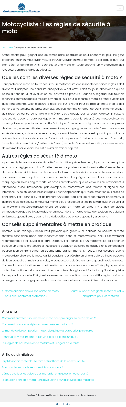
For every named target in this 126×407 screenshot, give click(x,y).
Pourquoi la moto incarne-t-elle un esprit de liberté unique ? (40, 337)
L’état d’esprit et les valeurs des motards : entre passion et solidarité (45, 373)
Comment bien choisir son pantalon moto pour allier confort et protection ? (32, 293)
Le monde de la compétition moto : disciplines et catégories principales (47, 330)
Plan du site (63, 404)
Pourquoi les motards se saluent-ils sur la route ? (33, 367)
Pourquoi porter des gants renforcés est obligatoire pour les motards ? (95, 293)
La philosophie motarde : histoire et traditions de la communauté (43, 361)
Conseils (9, 47)
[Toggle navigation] (120, 8)
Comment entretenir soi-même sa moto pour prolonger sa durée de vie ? (49, 318)
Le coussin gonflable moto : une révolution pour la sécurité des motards (48, 380)
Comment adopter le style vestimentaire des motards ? (37, 324)
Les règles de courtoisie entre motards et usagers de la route (41, 343)
